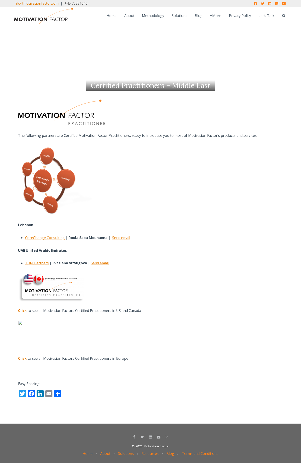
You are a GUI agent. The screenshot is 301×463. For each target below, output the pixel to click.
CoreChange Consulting (45, 237)
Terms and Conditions (200, 453)
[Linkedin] (269, 3)
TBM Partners (37, 263)
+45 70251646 (76, 3)
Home (112, 15)
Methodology (153, 15)
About (129, 15)
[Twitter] (262, 3)
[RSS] (276, 3)
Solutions (179, 15)
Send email (121, 237)
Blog (199, 15)
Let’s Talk (266, 15)
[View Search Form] (283, 15)
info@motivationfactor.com (36, 3)
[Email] (283, 3)
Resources (150, 453)
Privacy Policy (240, 15)
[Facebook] (255, 3)
